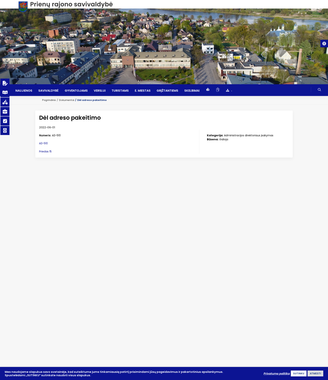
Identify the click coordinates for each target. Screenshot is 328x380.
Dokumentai (66, 100)
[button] (324, 43)
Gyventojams (76, 90)
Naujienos (23, 90)
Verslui (100, 90)
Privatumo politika (277, 373)
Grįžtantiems (167, 90)
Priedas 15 (45, 151)
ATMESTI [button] (315, 373)
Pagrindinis (49, 100)
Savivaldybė (48, 90)
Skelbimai (191, 90)
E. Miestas (143, 90)
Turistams (120, 90)
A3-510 (43, 143)
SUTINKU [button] (298, 373)
